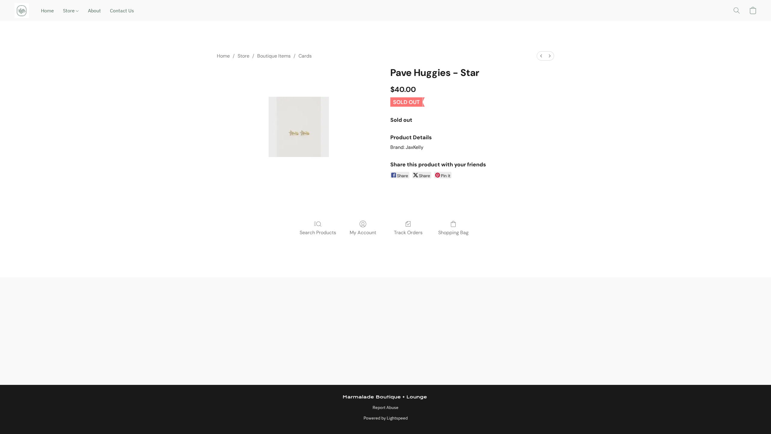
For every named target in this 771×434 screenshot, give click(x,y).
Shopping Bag (453, 232)
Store (69, 11)
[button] (21, 10)
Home (47, 11)
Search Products (318, 232)
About (94, 11)
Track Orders (408, 232)
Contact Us (122, 11)
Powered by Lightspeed (386, 418)
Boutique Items (274, 56)
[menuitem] (541, 56)
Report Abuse (385, 407)
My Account (363, 232)
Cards (305, 56)
